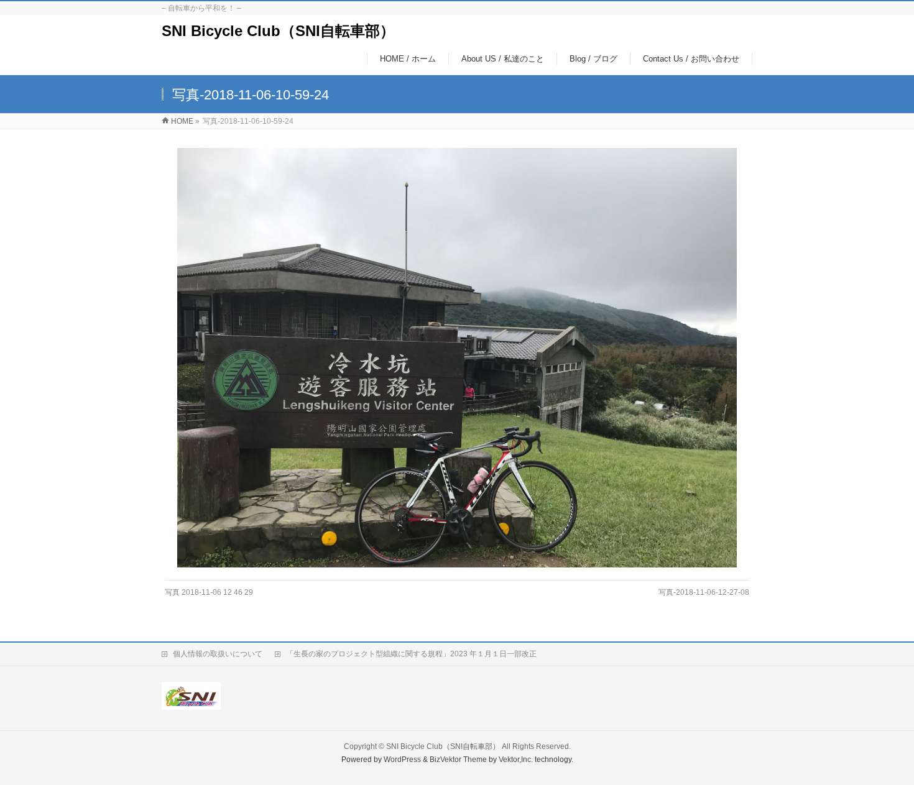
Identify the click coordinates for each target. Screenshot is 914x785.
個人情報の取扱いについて (217, 654)
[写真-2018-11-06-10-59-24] (457, 357)
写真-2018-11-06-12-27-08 (703, 592)
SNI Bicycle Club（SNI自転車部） (278, 30)
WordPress (402, 759)
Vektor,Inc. (516, 759)
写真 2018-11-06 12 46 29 (209, 592)
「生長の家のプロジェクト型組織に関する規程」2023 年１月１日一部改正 (411, 654)
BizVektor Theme (458, 759)
